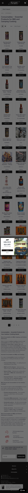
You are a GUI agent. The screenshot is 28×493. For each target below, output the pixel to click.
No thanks (7, 252)
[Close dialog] (26, 238)
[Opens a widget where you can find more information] (23, 490)
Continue (7, 250)
